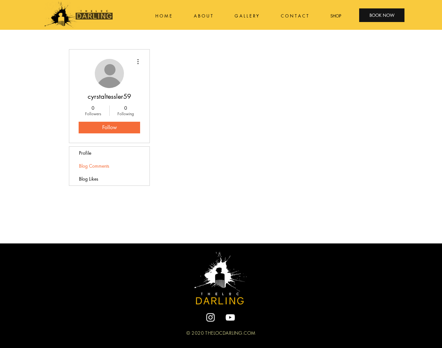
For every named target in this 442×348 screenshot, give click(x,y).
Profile (85, 153)
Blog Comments (94, 166)
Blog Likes (88, 179)
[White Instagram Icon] (210, 317)
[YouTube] (230, 317)
